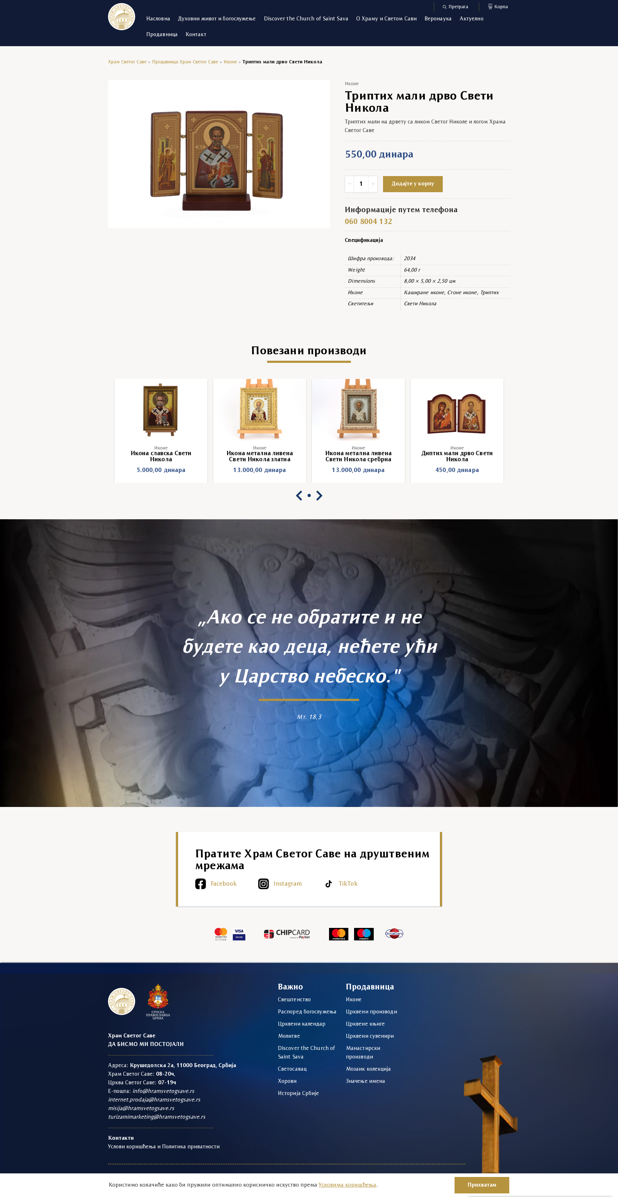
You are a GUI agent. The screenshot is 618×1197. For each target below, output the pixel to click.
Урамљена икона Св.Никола (457, 454)
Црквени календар (302, 1024)
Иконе (230, 62)
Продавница (162, 35)
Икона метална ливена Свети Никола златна (161, 457)
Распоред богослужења (307, 1012)
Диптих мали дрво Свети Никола (358, 457)
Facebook (224, 884)
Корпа (498, 6)
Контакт (196, 35)
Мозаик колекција (368, 1069)
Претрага (458, 7)
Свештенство (294, 1000)
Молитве (289, 1036)
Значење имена (365, 1081)
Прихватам (481, 1185)
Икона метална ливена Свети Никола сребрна (259, 457)
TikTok (348, 884)
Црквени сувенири (370, 1036)
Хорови (287, 1081)
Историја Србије (298, 1093)
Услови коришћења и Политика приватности (164, 1147)
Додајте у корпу (413, 184)
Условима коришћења (347, 1185)
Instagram (288, 884)
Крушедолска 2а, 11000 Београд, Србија (183, 1066)
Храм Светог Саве (127, 62)
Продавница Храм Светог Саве (185, 62)
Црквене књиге (365, 1024)
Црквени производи (371, 1012)
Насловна (158, 19)
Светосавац (292, 1069)
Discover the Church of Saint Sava (306, 19)
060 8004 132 (368, 222)
